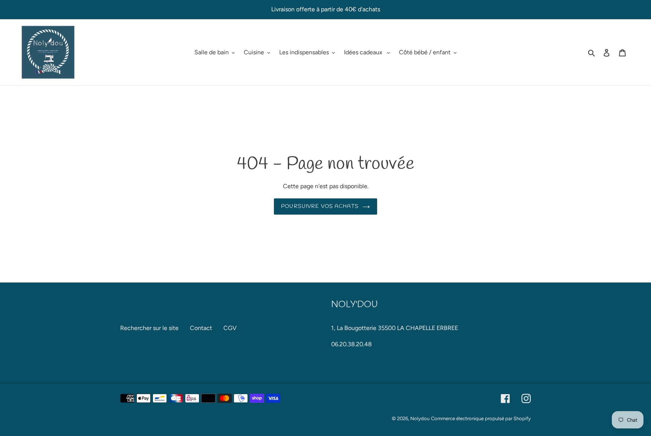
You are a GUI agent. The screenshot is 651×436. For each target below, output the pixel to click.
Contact (201, 328)
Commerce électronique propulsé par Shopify (481, 418)
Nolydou (419, 418)
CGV (230, 328)
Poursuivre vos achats (320, 206)
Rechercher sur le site (149, 328)
